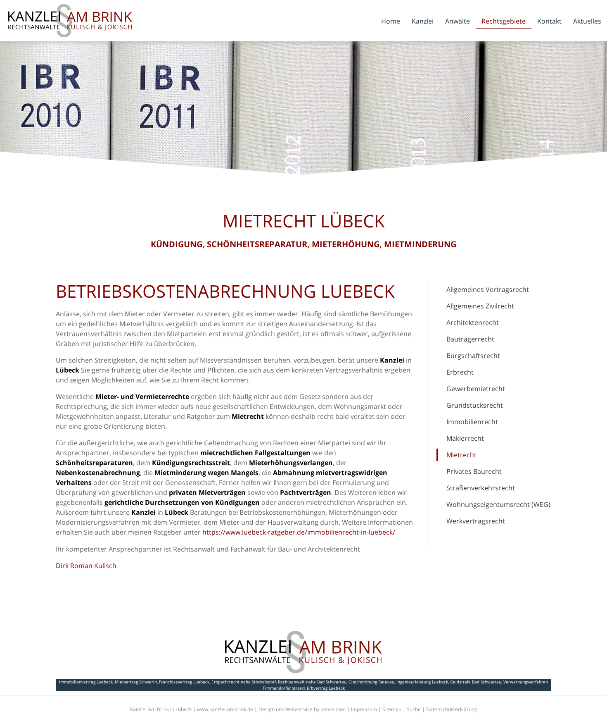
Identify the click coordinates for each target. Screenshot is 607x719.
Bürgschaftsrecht (473, 355)
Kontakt (549, 21)
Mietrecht (461, 454)
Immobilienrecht (472, 421)
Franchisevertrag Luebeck (184, 682)
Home (390, 21)
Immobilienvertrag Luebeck (86, 682)
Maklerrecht (465, 438)
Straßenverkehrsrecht (480, 487)
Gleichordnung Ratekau (371, 682)
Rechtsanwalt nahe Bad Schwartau (312, 682)
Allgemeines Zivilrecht (480, 306)
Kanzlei (423, 21)
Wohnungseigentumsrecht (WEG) (498, 504)
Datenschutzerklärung (451, 709)
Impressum (364, 709)
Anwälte (457, 21)
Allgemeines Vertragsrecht (487, 289)
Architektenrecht (472, 322)
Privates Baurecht (474, 471)
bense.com (333, 709)
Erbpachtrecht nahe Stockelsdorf (243, 682)
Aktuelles (587, 21)
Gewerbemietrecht (475, 388)
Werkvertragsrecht (475, 521)
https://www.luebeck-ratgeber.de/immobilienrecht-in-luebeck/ (298, 532)
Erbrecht (460, 372)
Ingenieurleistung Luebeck (422, 682)
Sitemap (391, 709)
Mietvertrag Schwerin (136, 682)
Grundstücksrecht (474, 405)
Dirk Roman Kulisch (86, 565)
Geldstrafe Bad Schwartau (475, 682)
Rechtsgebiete (503, 21)
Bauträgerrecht (470, 339)
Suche (414, 709)
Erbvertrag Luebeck (326, 688)
